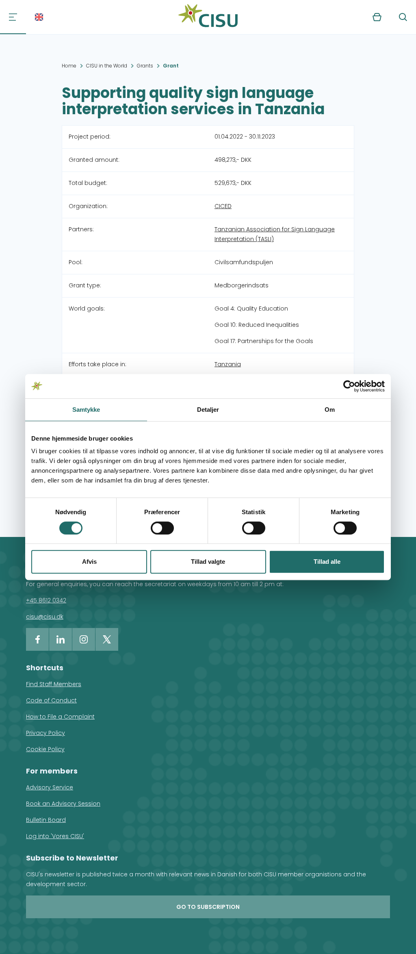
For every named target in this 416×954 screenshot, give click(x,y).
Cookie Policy (45, 749)
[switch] (162, 528)
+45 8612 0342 (46, 600)
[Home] (208, 17)
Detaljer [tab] (208, 409)
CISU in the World (106, 65)
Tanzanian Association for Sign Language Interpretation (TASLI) (274, 234)
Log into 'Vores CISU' (55, 836)
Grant (171, 65)
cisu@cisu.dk (44, 617)
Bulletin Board (46, 820)
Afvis (89, 561)
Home (69, 65)
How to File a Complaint (60, 717)
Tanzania (227, 364)
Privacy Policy (45, 733)
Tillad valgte (208, 561)
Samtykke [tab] (86, 409)
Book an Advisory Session (63, 804)
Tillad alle (327, 561)
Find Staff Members (53, 684)
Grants (145, 65)
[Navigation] (13, 17)
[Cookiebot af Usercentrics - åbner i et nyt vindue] (349, 386)
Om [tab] (330, 409)
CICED (223, 206)
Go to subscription (208, 907)
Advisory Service (49, 787)
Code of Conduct (51, 700)
